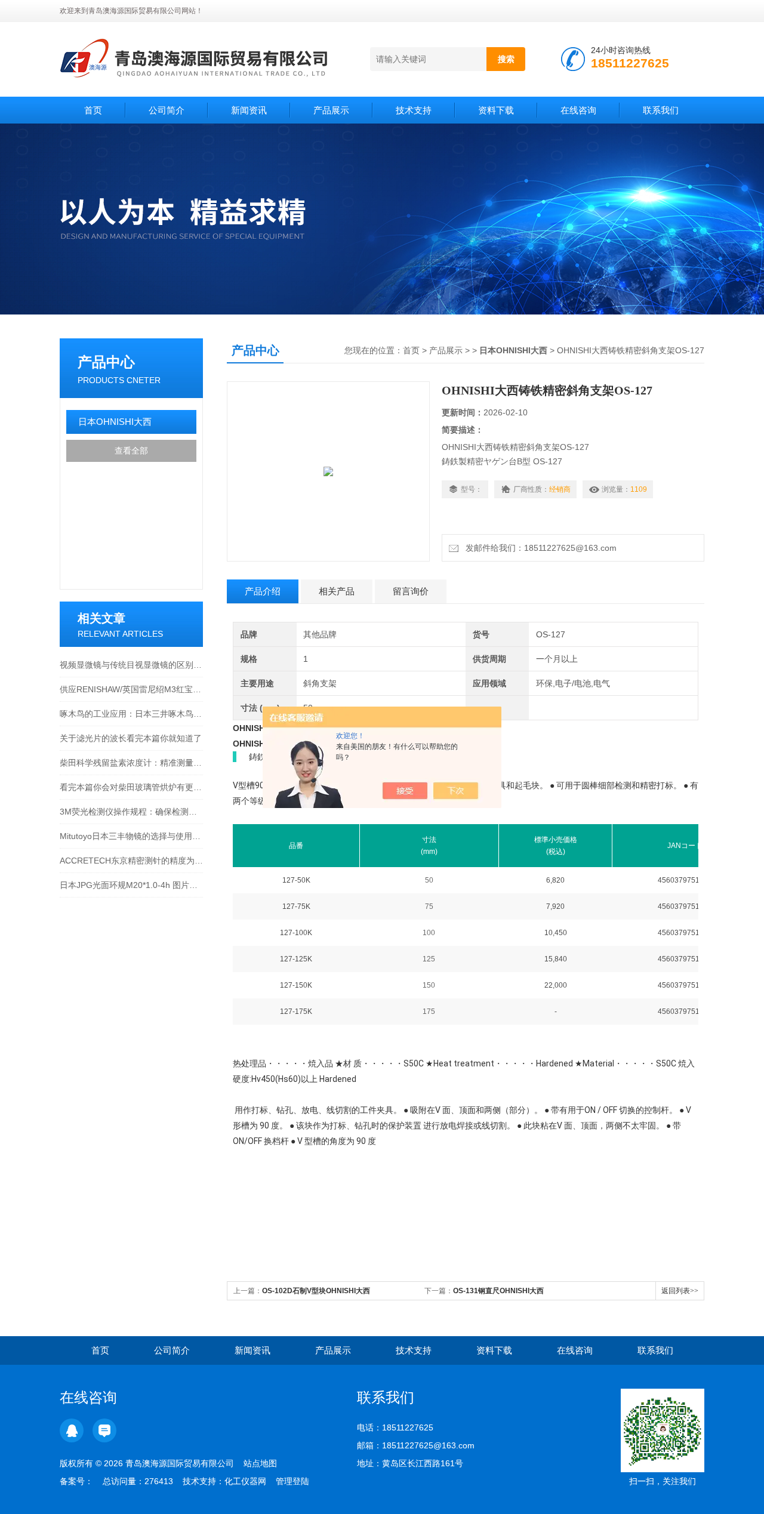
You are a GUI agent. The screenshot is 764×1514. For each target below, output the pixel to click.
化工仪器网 (245, 1481)
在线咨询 (578, 110)
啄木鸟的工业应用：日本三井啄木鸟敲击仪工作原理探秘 (131, 714)
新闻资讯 (249, 110)
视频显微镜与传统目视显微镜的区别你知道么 (131, 665)
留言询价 (411, 591)
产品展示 (331, 110)
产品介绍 (263, 591)
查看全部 (131, 450)
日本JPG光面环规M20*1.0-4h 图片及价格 (131, 885)
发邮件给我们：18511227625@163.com (539, 548)
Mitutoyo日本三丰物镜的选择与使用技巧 (131, 836)
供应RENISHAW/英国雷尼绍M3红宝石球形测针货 (131, 689)
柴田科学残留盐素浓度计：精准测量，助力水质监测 (131, 762)
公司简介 (166, 110)
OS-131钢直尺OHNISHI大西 (498, 1291)
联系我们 (661, 110)
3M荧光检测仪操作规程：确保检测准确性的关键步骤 (131, 811)
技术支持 (414, 110)
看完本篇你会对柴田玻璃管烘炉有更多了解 (131, 787)
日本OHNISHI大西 (115, 422)
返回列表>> (679, 1291)
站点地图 (260, 1463)
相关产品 (337, 591)
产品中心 (106, 362)
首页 (93, 110)
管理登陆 (292, 1481)
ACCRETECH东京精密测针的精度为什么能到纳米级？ (131, 860)
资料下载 (496, 110)
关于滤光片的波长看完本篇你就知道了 (131, 738)
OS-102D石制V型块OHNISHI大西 (316, 1291)
